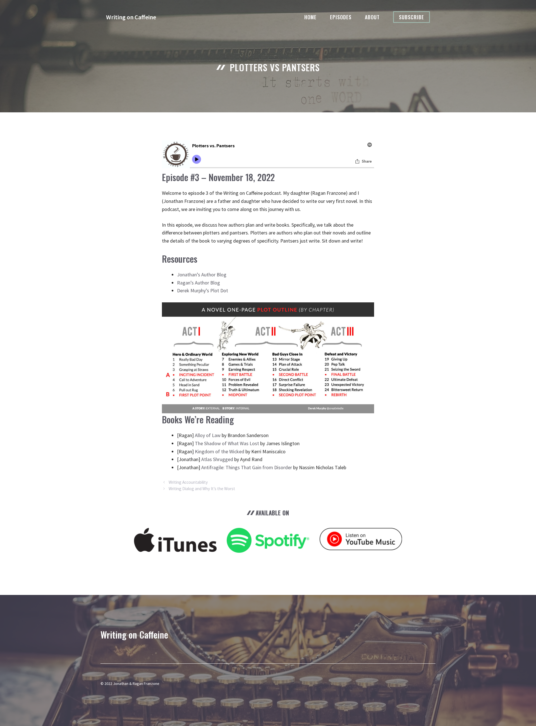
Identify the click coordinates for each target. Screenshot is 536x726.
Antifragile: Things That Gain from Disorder (246, 467)
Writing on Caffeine (131, 17)
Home (310, 17)
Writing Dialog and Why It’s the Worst (202, 488)
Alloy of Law (208, 435)
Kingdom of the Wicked (219, 451)
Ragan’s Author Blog (198, 282)
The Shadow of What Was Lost (227, 443)
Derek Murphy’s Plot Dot (202, 290)
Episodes (340, 17)
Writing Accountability (188, 482)
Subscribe (411, 17)
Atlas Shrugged (217, 459)
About (372, 17)
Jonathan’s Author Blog (201, 274)
